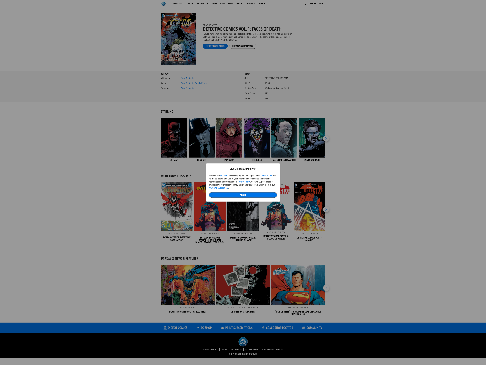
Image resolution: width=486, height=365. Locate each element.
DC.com (223, 176)
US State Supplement (218, 188)
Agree (243, 195)
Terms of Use (266, 176)
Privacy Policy (244, 182)
